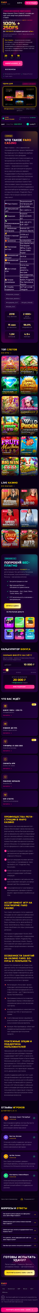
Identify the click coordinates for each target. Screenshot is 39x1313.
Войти (19, 3)
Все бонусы (10, 69)
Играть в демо (12, 606)
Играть (32, 1307)
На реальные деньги (15, 612)
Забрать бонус (11, 63)
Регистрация (31, 3)
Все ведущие (7, 486)
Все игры (5, 353)
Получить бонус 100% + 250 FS (19, 1273)
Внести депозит (19, 687)
